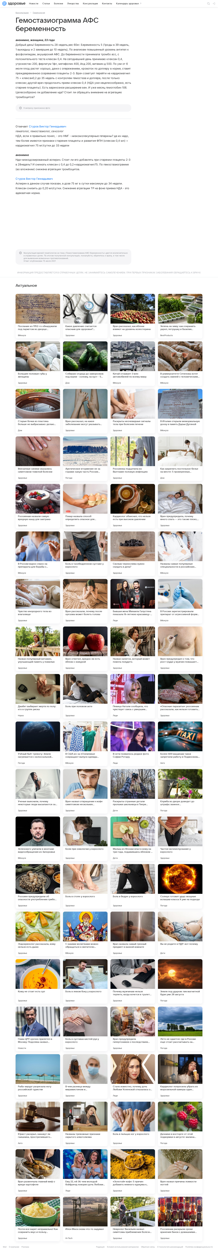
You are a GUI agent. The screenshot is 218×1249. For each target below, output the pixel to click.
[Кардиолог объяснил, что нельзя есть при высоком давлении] (132, 506)
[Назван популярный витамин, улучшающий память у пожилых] (38, 649)
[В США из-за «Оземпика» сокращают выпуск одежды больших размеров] (85, 744)
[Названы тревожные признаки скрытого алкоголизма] (85, 1124)
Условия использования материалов (123, 1247)
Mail (5, 1247)
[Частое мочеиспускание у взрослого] (180, 839)
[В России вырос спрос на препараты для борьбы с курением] (38, 553)
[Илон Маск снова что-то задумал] (85, 1219)
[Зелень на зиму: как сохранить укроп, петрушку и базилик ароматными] (180, 316)
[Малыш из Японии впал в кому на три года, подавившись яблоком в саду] (132, 839)
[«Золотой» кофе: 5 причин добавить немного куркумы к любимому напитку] (132, 1171)
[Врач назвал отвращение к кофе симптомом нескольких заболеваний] (85, 791)
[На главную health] (16, 3)
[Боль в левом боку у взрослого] (85, 981)
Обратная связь (148, 1247)
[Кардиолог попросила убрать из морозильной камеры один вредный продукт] (180, 1076)
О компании (14, 1247)
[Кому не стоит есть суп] (38, 981)
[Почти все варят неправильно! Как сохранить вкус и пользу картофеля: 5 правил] (38, 1219)
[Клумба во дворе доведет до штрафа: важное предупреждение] (180, 791)
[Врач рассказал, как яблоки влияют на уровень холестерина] (132, 316)
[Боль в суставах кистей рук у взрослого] (85, 1029)
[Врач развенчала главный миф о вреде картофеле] (38, 1171)
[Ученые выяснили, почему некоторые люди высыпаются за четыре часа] (38, 791)
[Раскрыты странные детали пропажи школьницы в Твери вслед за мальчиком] (132, 791)
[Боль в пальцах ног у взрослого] (132, 1124)
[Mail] (4, 3)
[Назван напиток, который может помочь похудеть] (132, 649)
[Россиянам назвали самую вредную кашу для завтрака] (38, 506)
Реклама (25, 1247)
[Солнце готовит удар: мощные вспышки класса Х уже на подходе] (180, 886)
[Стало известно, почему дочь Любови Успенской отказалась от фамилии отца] (132, 1076)
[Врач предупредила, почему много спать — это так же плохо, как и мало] (180, 506)
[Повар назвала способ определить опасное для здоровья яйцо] (85, 506)
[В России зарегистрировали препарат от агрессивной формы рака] (180, 601)
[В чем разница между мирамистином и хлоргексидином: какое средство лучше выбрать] (85, 1076)
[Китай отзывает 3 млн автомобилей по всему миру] (132, 363)
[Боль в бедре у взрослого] (132, 886)
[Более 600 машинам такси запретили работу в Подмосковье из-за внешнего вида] (180, 744)
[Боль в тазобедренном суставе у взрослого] (85, 553)
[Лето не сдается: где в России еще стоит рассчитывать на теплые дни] (180, 1029)
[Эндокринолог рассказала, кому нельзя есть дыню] (38, 934)
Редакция (100, 1247)
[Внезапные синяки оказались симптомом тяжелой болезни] (38, 458)
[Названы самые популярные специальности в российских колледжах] (180, 553)
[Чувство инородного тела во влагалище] (38, 601)
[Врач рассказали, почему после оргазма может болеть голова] (85, 601)
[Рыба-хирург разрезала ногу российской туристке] (38, 1076)
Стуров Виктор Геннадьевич (47, 126)
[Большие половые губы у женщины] (38, 363)
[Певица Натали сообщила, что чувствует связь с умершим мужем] (132, 696)
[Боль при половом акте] (85, 696)
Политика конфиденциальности (199, 1247)
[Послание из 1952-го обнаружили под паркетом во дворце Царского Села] (38, 316)
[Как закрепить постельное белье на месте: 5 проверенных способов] (180, 458)
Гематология (39, 12)
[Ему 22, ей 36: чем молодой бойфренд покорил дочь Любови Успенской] (85, 1171)
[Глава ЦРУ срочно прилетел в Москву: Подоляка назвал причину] (38, 1029)
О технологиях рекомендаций (170, 1247)
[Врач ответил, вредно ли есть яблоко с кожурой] (85, 649)
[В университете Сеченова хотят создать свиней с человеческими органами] (180, 363)
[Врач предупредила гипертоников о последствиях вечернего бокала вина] (132, 1029)
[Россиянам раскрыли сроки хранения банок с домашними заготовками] (180, 1219)
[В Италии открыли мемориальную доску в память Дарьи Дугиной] (180, 411)
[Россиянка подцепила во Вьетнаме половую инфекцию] (132, 458)
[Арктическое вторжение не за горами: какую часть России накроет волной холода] (85, 458)
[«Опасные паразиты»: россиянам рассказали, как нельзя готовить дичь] (180, 696)
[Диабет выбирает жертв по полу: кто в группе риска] (38, 696)
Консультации (22, 12)
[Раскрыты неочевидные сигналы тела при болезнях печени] (132, 411)
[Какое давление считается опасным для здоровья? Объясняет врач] (85, 316)
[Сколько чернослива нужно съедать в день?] (132, 553)
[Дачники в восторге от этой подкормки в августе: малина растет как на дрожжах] (180, 1124)
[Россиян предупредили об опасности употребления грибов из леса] (38, 886)
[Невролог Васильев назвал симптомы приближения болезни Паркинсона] (132, 1219)
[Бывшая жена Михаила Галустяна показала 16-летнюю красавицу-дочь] (132, 601)
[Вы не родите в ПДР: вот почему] (180, 934)
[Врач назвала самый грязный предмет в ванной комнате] (132, 934)
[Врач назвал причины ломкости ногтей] (180, 1171)
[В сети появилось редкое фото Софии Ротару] (132, 744)
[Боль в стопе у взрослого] (85, 886)
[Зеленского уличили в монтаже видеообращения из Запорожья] (38, 839)
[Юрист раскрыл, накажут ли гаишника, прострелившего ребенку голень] (38, 1124)
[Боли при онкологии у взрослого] (85, 839)
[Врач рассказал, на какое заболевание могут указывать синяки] (85, 411)
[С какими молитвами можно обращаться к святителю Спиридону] (85, 934)
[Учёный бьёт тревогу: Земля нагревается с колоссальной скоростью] (38, 744)
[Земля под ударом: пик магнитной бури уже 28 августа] (180, 981)
